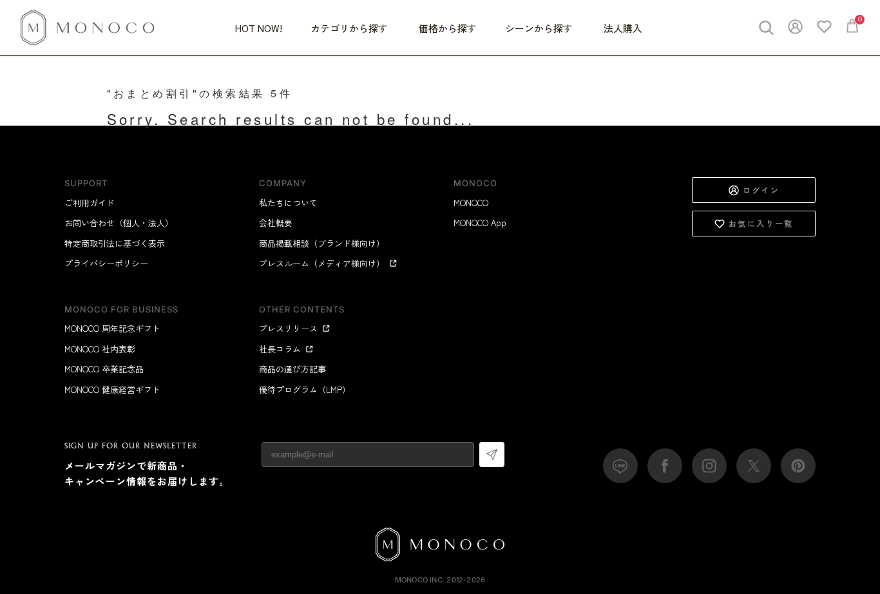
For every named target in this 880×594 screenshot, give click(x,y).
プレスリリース (288, 328)
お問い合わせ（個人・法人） (118, 222)
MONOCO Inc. (420, 579)
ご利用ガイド (89, 202)
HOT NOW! (258, 28)
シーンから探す (540, 28)
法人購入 (623, 28)
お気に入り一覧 (761, 223)
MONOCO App (480, 222)
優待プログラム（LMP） (304, 389)
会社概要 (275, 222)
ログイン (761, 189)
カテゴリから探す (350, 28)
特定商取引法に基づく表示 (114, 243)
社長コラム (280, 349)
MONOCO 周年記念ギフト (112, 328)
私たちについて (288, 202)
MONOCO (471, 202)
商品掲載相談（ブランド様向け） (322, 243)
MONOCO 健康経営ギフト (112, 389)
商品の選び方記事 (292, 369)
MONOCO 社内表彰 (99, 349)
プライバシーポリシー (106, 263)
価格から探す (448, 28)
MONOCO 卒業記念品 (104, 369)
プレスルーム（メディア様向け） (322, 263)
